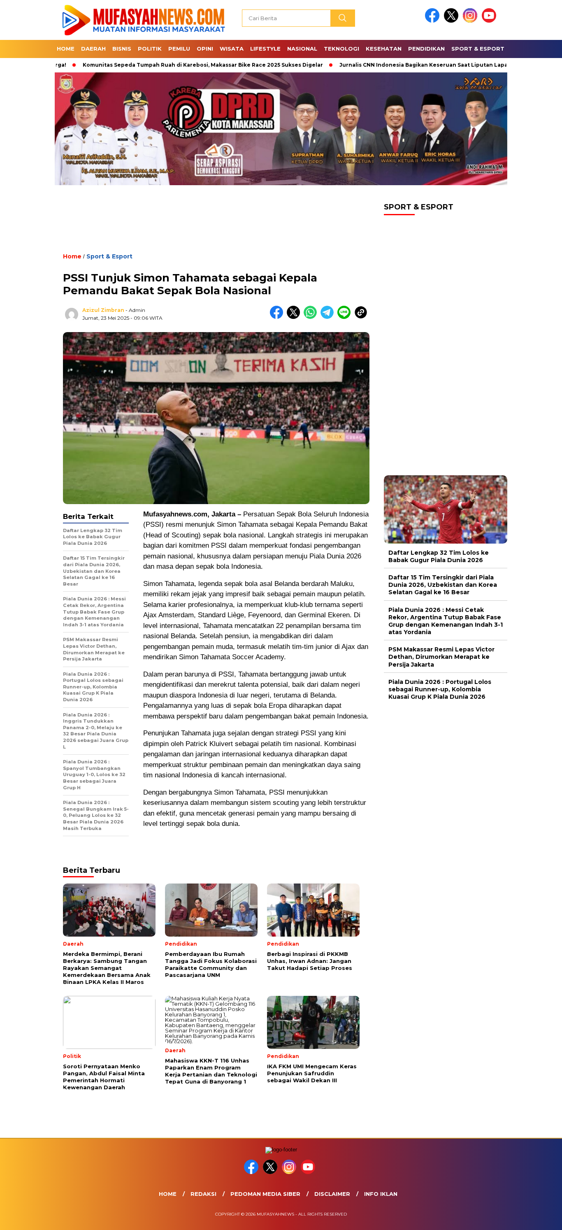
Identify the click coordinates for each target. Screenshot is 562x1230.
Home (65, 48)
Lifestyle (265, 48)
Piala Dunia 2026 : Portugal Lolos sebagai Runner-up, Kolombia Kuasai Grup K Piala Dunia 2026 (439, 689)
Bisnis (121, 48)
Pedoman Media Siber (265, 1193)
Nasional (302, 48)
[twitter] (452, 21)
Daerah (93, 48)
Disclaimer (332, 1193)
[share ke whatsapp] (312, 317)
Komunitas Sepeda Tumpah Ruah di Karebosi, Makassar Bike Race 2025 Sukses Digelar (165, 65)
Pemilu (179, 48)
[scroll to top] (538, 1217)
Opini (205, 48)
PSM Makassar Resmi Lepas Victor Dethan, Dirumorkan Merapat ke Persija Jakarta (441, 657)
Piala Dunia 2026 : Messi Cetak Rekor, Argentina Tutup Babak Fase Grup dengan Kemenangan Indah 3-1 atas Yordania (445, 621)
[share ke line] (345, 317)
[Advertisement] (216, 226)
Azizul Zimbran (103, 310)
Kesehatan (384, 48)
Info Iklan (380, 1193)
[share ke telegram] (328, 317)
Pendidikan (426, 48)
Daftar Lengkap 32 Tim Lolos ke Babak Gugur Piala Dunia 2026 (438, 556)
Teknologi (341, 48)
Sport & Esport (477, 48)
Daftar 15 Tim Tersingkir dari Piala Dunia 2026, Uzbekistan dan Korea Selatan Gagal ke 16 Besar (442, 585)
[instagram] (471, 21)
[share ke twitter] (295, 317)
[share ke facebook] (278, 317)
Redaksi (203, 1193)
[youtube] (490, 21)
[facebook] (433, 21)
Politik (150, 48)
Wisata (232, 48)
